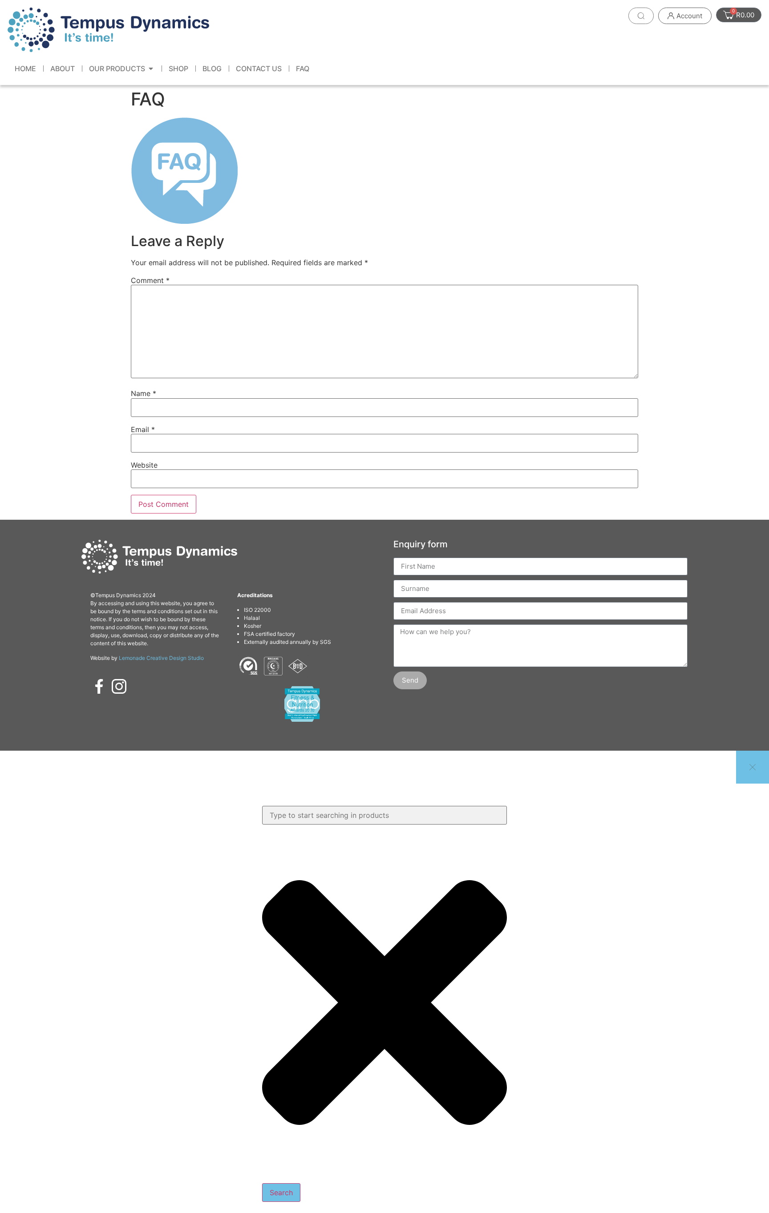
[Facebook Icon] (99, 686)
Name (143, 393)
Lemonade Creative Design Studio (161, 658)
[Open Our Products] (150, 68)
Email (143, 429)
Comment (150, 280)
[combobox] (384, 815)
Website (144, 465)
